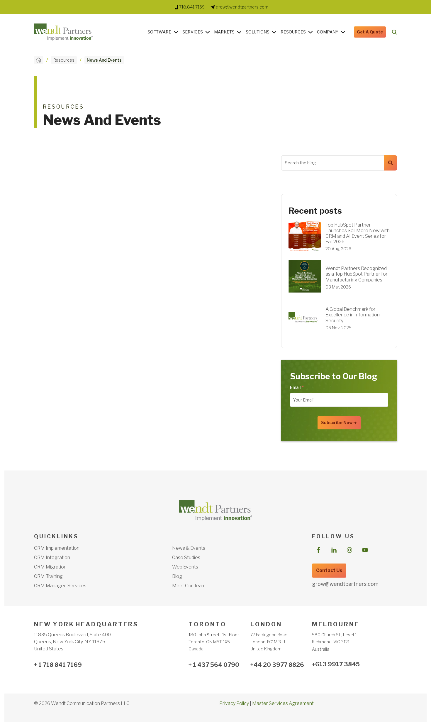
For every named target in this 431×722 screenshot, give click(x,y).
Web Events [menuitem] (185, 567)
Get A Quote (370, 31)
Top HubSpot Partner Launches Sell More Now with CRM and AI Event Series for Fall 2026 (357, 233)
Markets (224, 31)
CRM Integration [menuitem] (52, 557)
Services (192, 31)
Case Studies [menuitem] (186, 557)
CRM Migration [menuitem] (50, 567)
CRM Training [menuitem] (48, 576)
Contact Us (329, 570)
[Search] (390, 163)
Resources (293, 31)
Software (159, 31)
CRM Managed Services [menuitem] (60, 585)
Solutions (257, 31)
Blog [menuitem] (177, 576)
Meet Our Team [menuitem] (189, 585)
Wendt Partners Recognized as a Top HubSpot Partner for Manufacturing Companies (356, 274)
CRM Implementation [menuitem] (56, 548)
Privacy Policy (234, 703)
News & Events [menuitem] (188, 548)
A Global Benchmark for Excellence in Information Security (352, 314)
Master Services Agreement (283, 703)
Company (327, 31)
